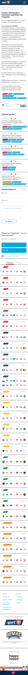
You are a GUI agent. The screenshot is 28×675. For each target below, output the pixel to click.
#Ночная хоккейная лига (9, 169)
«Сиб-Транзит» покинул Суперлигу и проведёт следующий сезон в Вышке (12, 136)
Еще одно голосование (11, 256)
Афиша (19, 603)
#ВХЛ (10, 93)
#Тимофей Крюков (8, 128)
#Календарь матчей (8, 184)
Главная (5, 593)
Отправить (9, 221)
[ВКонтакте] (21, 106)
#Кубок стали (12, 167)
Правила (23, 189)
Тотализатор (6, 597)
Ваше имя (4, 193)
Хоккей (5, 93)
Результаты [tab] (10, 262)
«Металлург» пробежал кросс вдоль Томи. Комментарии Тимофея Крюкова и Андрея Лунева (12, 122)
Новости (19, 593)
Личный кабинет (7, 600)
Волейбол (6, 391)
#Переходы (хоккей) (18, 93)
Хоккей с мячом (7, 182)
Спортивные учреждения (6, 603)
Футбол (5, 139)
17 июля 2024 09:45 (5, 174)
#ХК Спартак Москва (8, 96)
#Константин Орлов (16, 141)
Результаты (20, 597)
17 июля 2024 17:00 (5, 133)
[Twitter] (25, 106)
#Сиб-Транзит (12, 139)
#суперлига (20, 139)
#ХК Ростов (20, 154)
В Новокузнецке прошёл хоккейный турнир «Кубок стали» (11, 164)
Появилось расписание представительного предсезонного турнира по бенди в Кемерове (11, 177)
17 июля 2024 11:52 (5, 161)
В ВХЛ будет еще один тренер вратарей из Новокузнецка (12, 149)
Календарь (20, 600)
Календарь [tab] (18, 262)
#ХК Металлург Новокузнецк (10, 98)
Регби (5, 457)
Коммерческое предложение (7, 608)
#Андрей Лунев (17, 128)
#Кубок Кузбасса (16, 182)
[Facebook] (23, 106)
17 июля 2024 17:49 (5, 118)
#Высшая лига (7, 141)
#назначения (16, 152)
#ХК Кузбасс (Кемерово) (20, 184)
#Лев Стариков (22, 98)
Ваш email (4, 200)
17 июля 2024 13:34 (5, 146)
